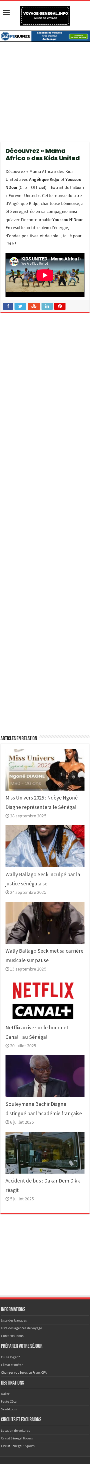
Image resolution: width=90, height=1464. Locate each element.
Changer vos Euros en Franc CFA (24, 1372)
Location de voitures (15, 1430)
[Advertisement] (45, 97)
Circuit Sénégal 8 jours (17, 1438)
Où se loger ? (10, 1357)
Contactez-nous (12, 1336)
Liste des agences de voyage (21, 1328)
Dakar (5, 1394)
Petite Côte (8, 1401)
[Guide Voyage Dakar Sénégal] (45, 15)
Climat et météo (12, 1365)
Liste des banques (14, 1320)
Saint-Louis (9, 1409)
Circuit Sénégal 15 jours (17, 1446)
